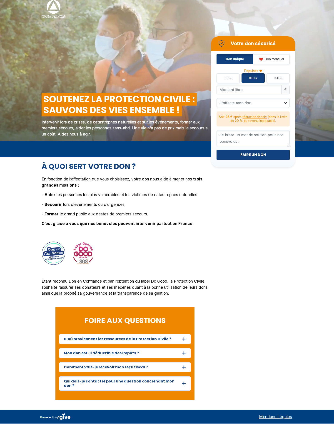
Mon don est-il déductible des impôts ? (101, 353)
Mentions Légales (275, 416)
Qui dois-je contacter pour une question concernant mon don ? (119, 383)
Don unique (235, 59)
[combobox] (250, 103)
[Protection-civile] (53, 9)
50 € (228, 78)
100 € (253, 78)
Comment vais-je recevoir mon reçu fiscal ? (106, 367)
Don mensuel (274, 59)
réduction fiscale (254, 117)
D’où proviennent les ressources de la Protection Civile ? (117, 339)
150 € (278, 78)
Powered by (48, 417)
